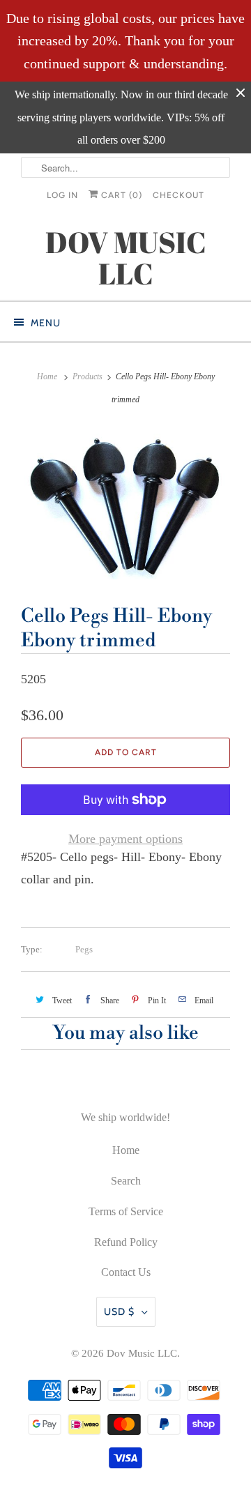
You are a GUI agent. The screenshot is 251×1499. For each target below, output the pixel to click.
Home (125, 1150)
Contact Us (126, 1272)
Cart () (120, 195)
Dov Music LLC (142, 1353)
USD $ (119, 1311)
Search (126, 1181)
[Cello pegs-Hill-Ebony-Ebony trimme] (125, 503)
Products (87, 376)
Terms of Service (126, 1211)
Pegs (84, 949)
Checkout (178, 195)
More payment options (125, 839)
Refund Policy (126, 1242)
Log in (62, 195)
